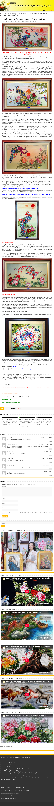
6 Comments (26, 21)
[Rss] (27, 804)
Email (4, 503)
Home (1, 13)
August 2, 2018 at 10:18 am (46, 471)
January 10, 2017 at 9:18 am (46, 437)
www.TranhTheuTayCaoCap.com (24, 369)
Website (3, 507)
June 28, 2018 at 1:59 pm (47, 451)
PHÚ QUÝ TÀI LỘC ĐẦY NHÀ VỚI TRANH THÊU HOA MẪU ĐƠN (9, 421)
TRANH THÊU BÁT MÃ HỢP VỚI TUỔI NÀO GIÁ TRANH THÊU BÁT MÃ (27, 421)
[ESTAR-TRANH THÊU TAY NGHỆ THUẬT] (27, 5)
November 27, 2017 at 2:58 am (45, 444)
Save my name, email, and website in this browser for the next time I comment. (27, 513)
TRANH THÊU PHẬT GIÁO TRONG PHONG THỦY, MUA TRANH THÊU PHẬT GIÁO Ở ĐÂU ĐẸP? (43, 422)
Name (4, 498)
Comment (5, 486)
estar (4, 21)
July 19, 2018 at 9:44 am (47, 458)
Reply (51, 441)
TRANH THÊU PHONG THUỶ (22, 13)
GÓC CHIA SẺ (9, 13)
